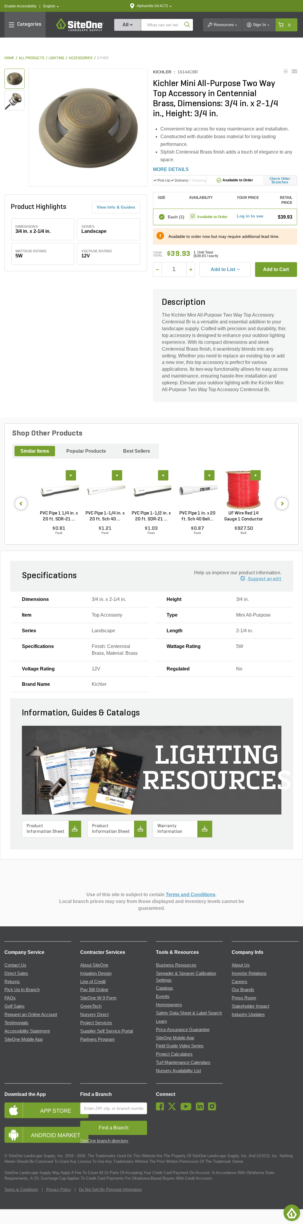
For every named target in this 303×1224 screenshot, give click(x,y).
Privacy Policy (58, 1189)
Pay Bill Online (94, 989)
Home (9, 58)
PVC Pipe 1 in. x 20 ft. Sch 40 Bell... (197, 516)
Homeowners (169, 1004)
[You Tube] (187, 1109)
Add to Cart (276, 269)
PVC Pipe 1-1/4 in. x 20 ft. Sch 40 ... (105, 516)
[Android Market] (37, 1135)
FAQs (10, 998)
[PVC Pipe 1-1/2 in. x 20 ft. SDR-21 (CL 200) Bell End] (151, 490)
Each (175, 217)
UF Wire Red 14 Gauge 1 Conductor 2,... (243, 516)
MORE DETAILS (171, 169)
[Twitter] (173, 1109)
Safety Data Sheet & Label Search (189, 1013)
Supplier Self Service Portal (106, 1031)
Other (103, 58)
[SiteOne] (80, 30)
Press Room (244, 998)
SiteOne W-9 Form (98, 998)
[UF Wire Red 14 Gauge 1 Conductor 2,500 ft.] (243, 490)
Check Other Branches (280, 180)
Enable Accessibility (20, 6)
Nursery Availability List (178, 1070)
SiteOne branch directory (104, 1140)
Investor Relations (249, 973)
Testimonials (16, 1022)
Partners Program (97, 1039)
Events (163, 996)
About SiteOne (94, 965)
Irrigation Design (96, 973)
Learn (161, 1021)
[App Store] (37, 1110)
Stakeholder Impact (250, 1006)
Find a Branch (96, 1094)
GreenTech (90, 1006)
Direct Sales (16, 973)
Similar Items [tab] (34, 451)
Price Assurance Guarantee (182, 1029)
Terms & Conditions (21, 1189)
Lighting (56, 58)
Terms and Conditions (190, 894)
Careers (239, 981)
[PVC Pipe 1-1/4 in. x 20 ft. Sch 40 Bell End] (105, 490)
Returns (12, 981)
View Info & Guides (116, 207)
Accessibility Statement (27, 1031)
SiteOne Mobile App (23, 1039)
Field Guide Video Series (180, 1046)
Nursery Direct (94, 1014)
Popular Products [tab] (86, 451)
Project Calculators (174, 1054)
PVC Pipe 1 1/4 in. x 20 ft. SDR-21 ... (59, 516)
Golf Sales (14, 1006)
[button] (51, 6)
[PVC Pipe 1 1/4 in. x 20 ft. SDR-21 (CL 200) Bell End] (59, 490)
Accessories (81, 58)
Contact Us (15, 965)
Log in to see (250, 216)
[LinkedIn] (201, 1109)
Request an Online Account (30, 1014)
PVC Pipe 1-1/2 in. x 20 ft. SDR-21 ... (151, 516)
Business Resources (176, 965)
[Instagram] (213, 1109)
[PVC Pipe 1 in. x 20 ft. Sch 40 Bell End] (197, 490)
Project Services (96, 1022)
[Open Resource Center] (291, 1212)
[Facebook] (161, 1109)
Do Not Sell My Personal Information (110, 1189)
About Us (241, 965)
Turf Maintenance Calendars (183, 1062)
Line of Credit (93, 981)
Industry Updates (248, 1014)
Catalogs (164, 988)
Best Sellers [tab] (136, 451)
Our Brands (243, 989)
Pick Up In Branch (22, 989)
